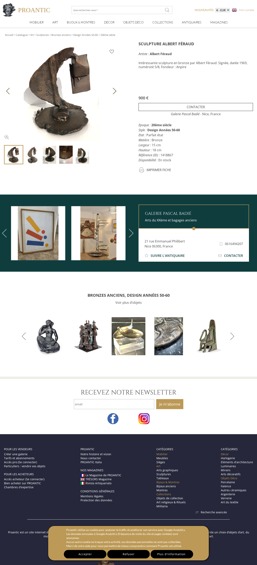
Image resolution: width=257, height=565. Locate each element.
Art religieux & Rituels (171, 502)
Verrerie (226, 498)
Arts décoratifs (231, 474)
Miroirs (225, 470)
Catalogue (22, 35)
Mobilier (37, 22)
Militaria (162, 506)
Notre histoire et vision (96, 454)
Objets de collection (169, 498)
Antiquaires (191, 22)
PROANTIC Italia (91, 462)
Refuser (129, 554)
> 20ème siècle (106, 35)
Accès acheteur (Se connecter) (24, 479)
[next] (130, 233)
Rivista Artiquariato (98, 483)
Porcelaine (228, 482)
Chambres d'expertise (19, 487)
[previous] (24, 336)
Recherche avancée (214, 512)
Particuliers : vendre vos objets (24, 466)
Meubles (162, 458)
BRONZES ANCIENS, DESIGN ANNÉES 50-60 (129, 295)
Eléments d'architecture (237, 462)
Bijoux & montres (81, 22)
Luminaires (228, 466)
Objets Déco (133, 22)
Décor (109, 22)
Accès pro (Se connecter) (20, 462)
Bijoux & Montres (167, 482)
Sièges (160, 462)
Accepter (85, 554)
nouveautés (204, 10)
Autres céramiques (233, 490)
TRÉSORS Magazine (99, 479)
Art (55, 22)
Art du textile (229, 502)
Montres (162, 490)
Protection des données (96, 500)
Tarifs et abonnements (19, 458)
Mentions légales (92, 496)
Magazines (219, 22)
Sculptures (42, 35)
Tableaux (162, 478)
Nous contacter (91, 458)
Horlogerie (228, 458)
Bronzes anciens (61, 35)
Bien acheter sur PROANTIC (22, 483)
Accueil (9, 35)
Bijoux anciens (166, 486)
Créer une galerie (16, 454)
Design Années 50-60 (85, 35)
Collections (162, 22)
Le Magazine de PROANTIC (103, 475)
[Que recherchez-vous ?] (167, 10)
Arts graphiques (167, 470)
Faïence (226, 486)
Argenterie (228, 494)
